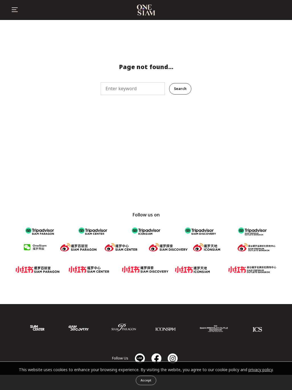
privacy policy (260, 369)
